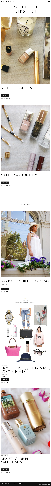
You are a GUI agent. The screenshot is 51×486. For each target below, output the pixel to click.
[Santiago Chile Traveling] (25, 244)
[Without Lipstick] (25, 7)
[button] (49, 1)
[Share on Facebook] (4, 98)
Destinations (4, 284)
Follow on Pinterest (26, 204)
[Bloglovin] (13, 1)
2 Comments (4, 376)
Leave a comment (6, 286)
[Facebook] (10, 1)
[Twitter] (1, 1)
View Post (5, 95)
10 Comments (4, 180)
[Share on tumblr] (9, 98)
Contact (14, 483)
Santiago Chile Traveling (25, 281)
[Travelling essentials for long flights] (25, 331)
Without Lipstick (7, 483)
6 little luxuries (16, 88)
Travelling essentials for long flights (25, 370)
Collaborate (21, 483)
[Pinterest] (6, 1)
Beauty (3, 91)
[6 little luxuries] (25, 50)
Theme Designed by (44, 484)
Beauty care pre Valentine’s (16, 460)
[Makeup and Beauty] (25, 138)
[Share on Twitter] (6, 98)
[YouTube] (8, 1)
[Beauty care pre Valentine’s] (25, 421)
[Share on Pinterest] (8, 98)
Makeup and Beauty (19, 175)
